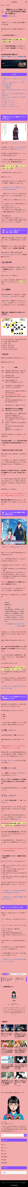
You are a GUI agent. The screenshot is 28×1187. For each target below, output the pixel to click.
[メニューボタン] (26, 2)
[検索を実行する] (25, 1135)
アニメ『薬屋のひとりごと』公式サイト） (18, 143)
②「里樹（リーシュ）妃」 (8, 102)
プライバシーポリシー (15, 1182)
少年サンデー (13, 974)
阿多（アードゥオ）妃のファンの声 (11, 106)
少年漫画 (5, 16)
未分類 (4, 1159)
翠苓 (6, 426)
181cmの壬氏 (4, 254)
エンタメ (5, 1147)
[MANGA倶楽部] (13, 2)
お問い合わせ (23, 1182)
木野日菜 (21, 773)
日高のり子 (10, 760)
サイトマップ (7, 1182)
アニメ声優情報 (6, 88)
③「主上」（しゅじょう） (8, 104)
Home (3, 1182)
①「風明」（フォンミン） (8, 100)
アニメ (4, 1144)
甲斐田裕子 (6, 296)
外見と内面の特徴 (6, 86)
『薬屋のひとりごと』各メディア (10, 193)
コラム (4, 1150)
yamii (14, 1000)
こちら (13, 205)
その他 (4, 1153)
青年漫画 (5, 1162)
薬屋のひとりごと (18, 149)
